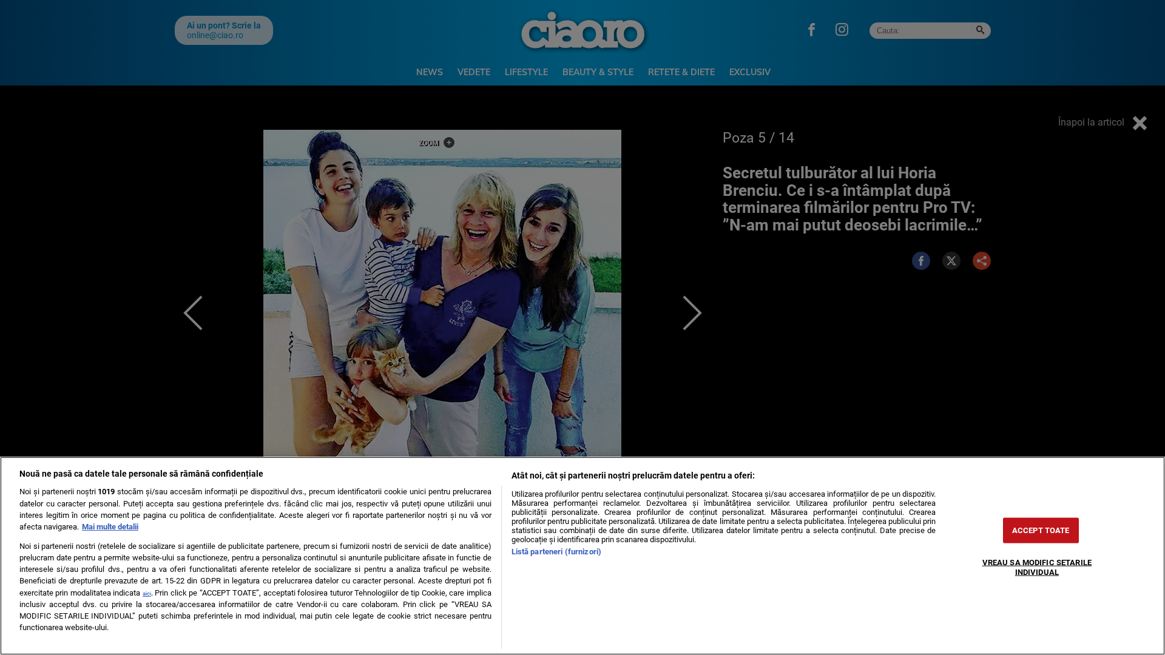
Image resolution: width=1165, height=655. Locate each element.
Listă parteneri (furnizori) (556, 551)
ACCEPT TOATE (1041, 530)
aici (147, 593)
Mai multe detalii (110, 526)
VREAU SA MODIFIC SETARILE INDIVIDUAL (1037, 567)
